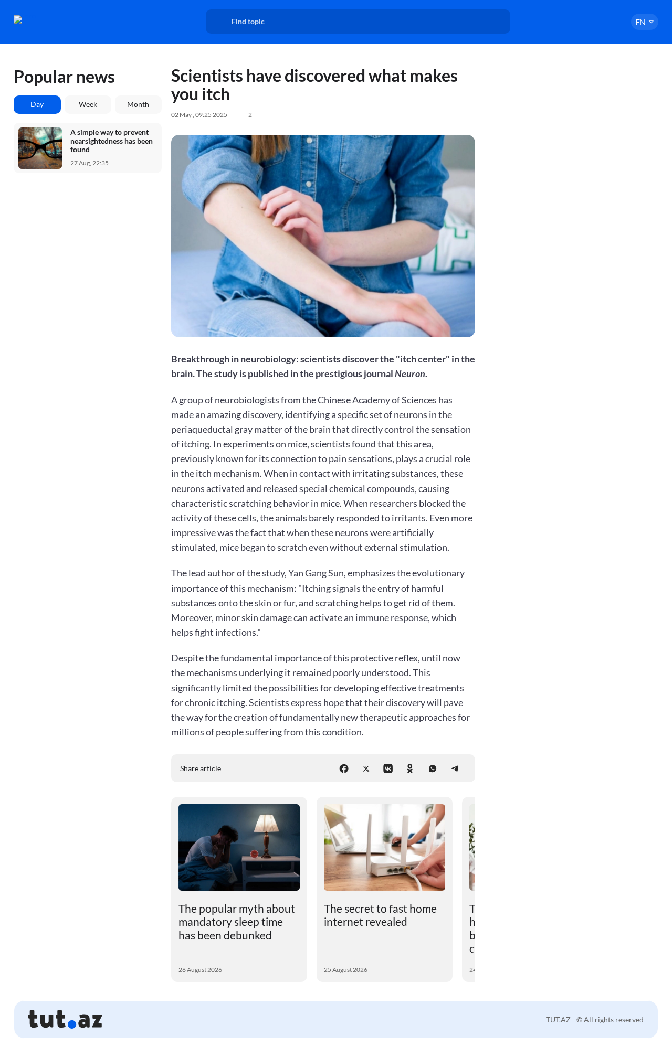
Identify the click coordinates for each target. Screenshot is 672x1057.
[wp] (433, 768)
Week (88, 104)
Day (37, 104)
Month (138, 104)
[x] (366, 768)
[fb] (344, 768)
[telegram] (455, 768)
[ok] (410, 768)
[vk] (388, 768)
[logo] (49, 19)
